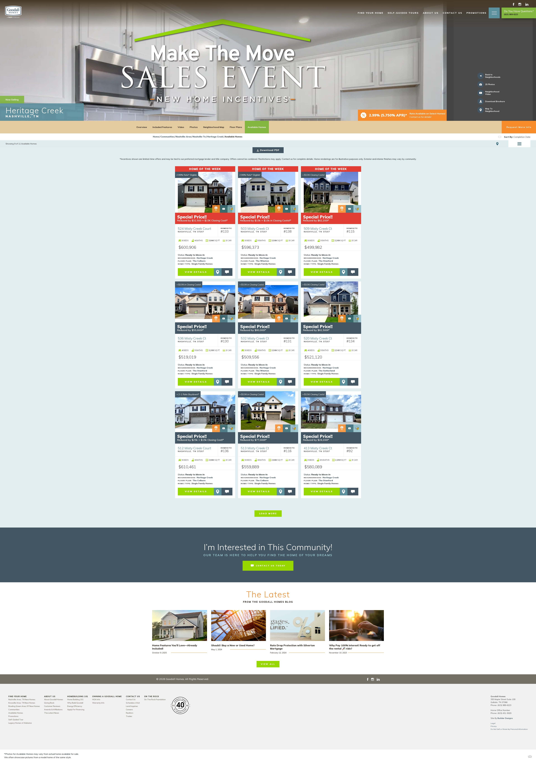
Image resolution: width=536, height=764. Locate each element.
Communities (167, 136)
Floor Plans (236, 127)
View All (268, 664)
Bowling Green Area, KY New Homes (24, 706)
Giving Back (49, 703)
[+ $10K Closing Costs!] (331, 192)
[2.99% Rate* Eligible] (205, 192)
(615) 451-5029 (504, 713)
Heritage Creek (215, 136)
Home (156, 136)
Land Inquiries (132, 706)
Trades (129, 716)
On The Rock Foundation (155, 699)
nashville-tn (199, 136)
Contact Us (131, 699)
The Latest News (51, 713)
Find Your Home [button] (370, 12)
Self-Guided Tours (403, 12)
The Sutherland (327, 370)
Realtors (129, 713)
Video (181, 127)
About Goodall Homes (53, 699)
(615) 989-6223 (504, 705)
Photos (194, 127)
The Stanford (326, 261)
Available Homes (257, 127)
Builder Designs (505, 718)
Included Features (162, 127)
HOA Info (96, 699)
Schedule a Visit (133, 703)
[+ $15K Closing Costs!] (331, 411)
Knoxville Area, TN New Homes (21, 703)
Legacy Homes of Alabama (20, 723)
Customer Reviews (52, 706)
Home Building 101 (75, 699)
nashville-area (183, 136)
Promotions (476, 12)
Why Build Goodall (75, 703)
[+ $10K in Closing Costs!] (205, 301)
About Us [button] (431, 12)
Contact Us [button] (452, 12)
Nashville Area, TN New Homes (21, 699)
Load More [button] (268, 513)
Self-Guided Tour (15, 719)
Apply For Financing (75, 709)
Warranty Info (98, 703)
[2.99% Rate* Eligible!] (268, 192)
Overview (141, 127)
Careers (129, 709)
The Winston (262, 261)
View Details (196, 272)
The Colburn (199, 261)
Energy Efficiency (74, 706)
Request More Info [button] (518, 127)
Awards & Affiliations (53, 709)
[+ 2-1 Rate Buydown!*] (205, 411)
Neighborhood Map (213, 127)
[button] (494, 13)
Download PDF (269, 150)
